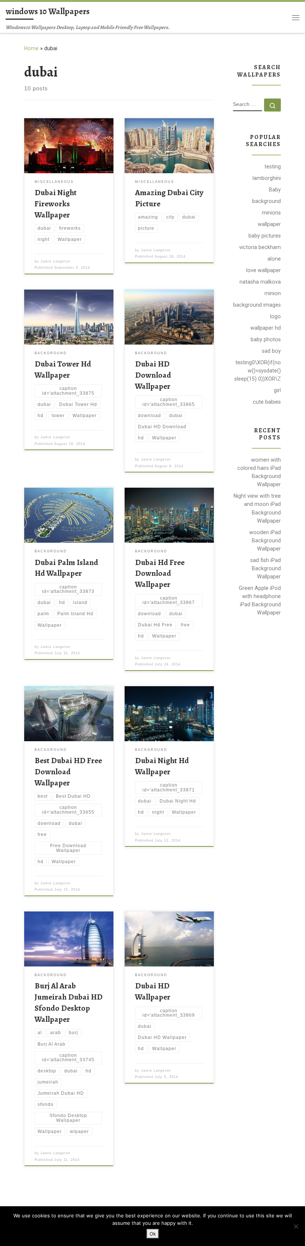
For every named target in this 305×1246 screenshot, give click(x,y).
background (266, 201)
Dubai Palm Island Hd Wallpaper (66, 568)
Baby (275, 190)
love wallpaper (263, 270)
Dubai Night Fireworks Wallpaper (56, 203)
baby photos (266, 339)
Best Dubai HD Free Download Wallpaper (68, 771)
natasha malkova (260, 282)
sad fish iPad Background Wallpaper (265, 568)
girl (277, 390)
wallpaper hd (265, 328)
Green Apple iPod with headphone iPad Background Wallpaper (260, 600)
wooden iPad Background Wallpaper (265, 540)
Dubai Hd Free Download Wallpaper (159, 573)
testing (272, 167)
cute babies (267, 402)
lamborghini (267, 178)
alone (274, 259)
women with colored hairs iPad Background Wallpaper (259, 472)
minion (272, 293)
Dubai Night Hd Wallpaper (162, 766)
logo (275, 316)
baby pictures (264, 236)
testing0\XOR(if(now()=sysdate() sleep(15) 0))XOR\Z (257, 370)
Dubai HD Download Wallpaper (153, 374)
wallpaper (269, 224)
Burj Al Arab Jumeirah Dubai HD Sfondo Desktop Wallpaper (69, 1002)
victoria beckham (260, 247)
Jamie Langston (55, 261)
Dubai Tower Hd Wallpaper (63, 369)
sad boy (271, 351)
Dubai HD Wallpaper (152, 991)
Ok (153, 1234)
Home (31, 48)
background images (257, 305)
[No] (295, 1226)
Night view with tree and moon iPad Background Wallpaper (257, 508)
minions (271, 213)
